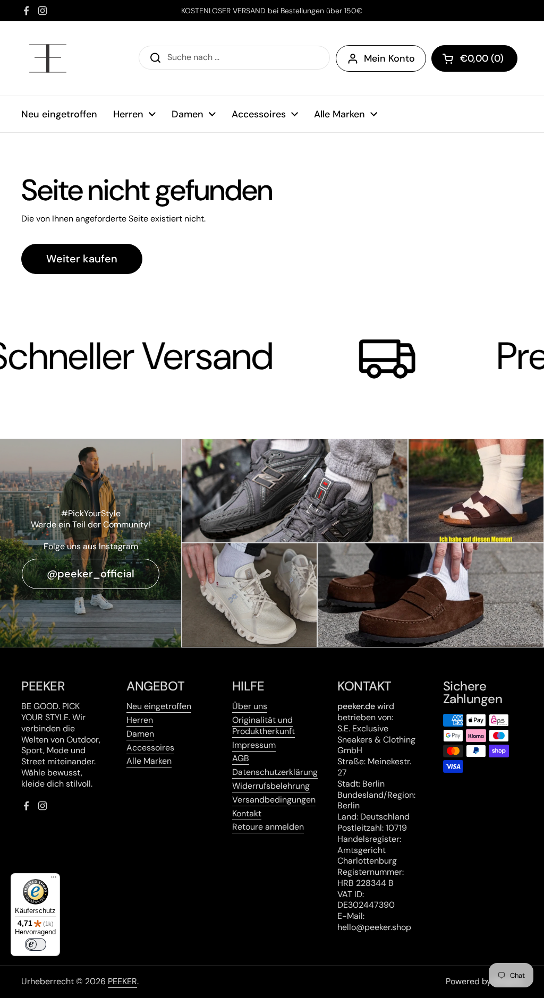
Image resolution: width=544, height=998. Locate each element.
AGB (240, 758)
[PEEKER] (47, 58)
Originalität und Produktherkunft (263, 725)
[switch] (35, 944)
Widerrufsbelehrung (271, 785)
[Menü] (53, 879)
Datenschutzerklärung (275, 772)
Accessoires (150, 747)
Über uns (249, 706)
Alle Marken (149, 760)
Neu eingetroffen (158, 706)
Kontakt (246, 813)
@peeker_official (90, 574)
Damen (140, 733)
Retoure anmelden (268, 826)
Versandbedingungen (274, 799)
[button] (474, 58)
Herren (139, 720)
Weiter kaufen (81, 259)
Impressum (254, 744)
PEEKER (122, 981)
